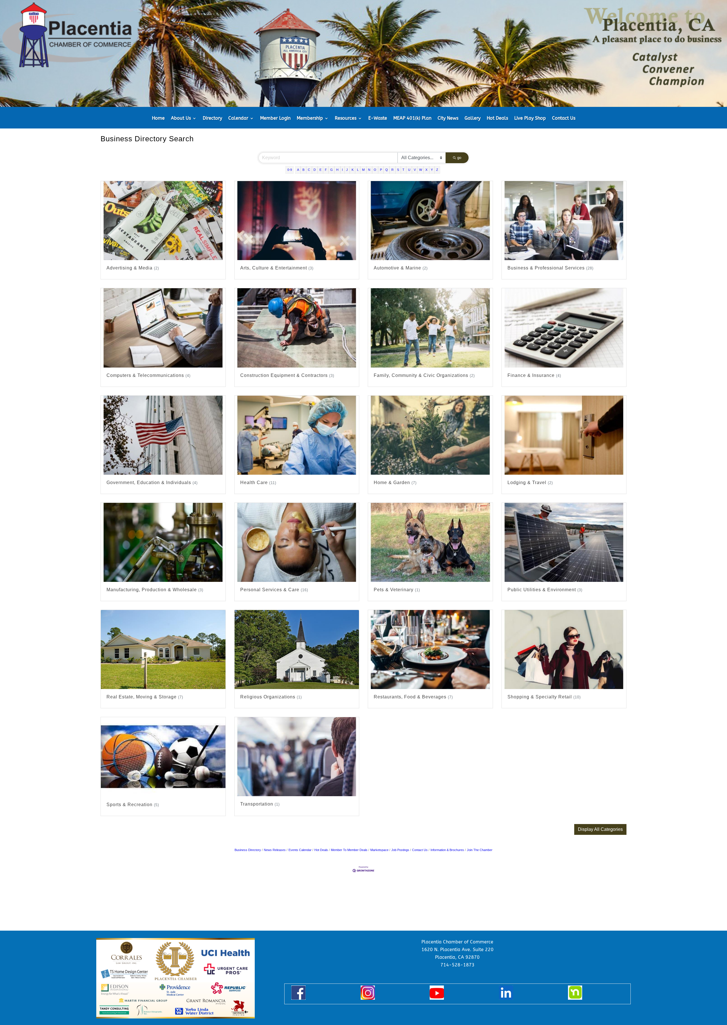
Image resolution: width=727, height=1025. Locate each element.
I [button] (342, 169)
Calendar (238, 118)
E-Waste (377, 118)
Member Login (275, 118)
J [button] (347, 169)
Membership (310, 118)
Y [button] (432, 169)
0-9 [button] (289, 169)
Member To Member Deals (349, 850)
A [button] (298, 169)
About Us (181, 118)
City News (448, 118)
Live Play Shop (530, 118)
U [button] (409, 169)
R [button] (392, 169)
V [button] (415, 169)
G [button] (331, 169)
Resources (345, 118)
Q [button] (386, 169)
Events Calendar (300, 850)
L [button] (358, 169)
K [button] (353, 169)
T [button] (403, 169)
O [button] (375, 169)
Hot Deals (497, 118)
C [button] (309, 169)
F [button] (326, 169)
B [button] (303, 169)
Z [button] (437, 169)
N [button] (369, 169)
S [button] (398, 169)
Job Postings (400, 850)
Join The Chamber (479, 850)
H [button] (337, 169)
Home (158, 118)
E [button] (320, 169)
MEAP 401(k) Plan (412, 118)
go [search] (459, 157)
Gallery (473, 118)
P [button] (381, 169)
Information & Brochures (447, 850)
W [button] (420, 169)
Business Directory (248, 850)
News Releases (275, 850)
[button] (600, 829)
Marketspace (379, 850)
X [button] (426, 169)
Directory (212, 118)
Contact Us (563, 118)
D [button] (315, 169)
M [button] (363, 169)
